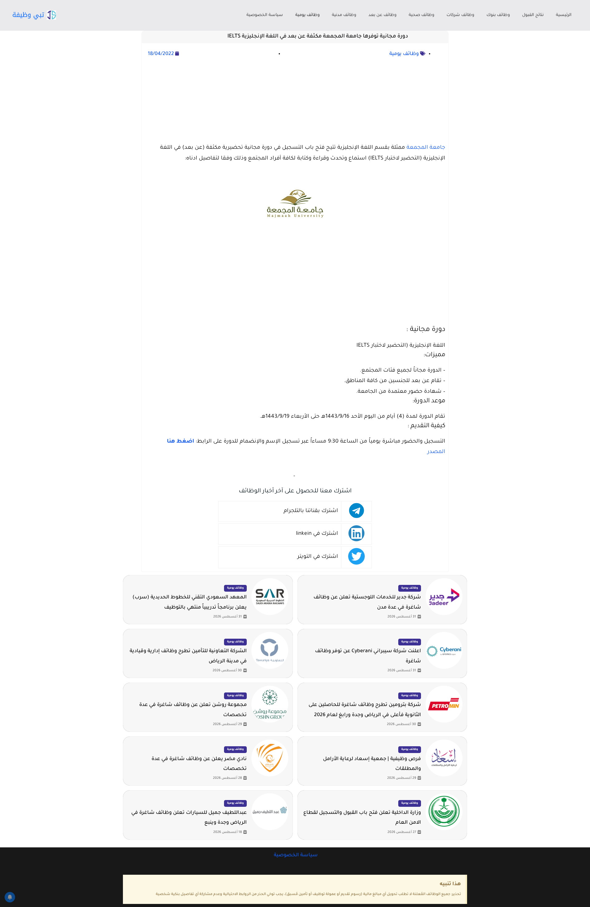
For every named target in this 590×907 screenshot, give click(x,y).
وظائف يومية (307, 15)
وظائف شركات (460, 15)
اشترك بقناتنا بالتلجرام (311, 511)
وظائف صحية (421, 15)
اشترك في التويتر (317, 557)
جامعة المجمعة (426, 148)
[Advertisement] (295, 101)
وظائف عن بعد (382, 15)
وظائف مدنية (344, 15)
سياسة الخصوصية (264, 15)
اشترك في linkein (317, 534)
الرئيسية (564, 15)
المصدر (436, 452)
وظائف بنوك (498, 15)
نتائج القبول (533, 15)
